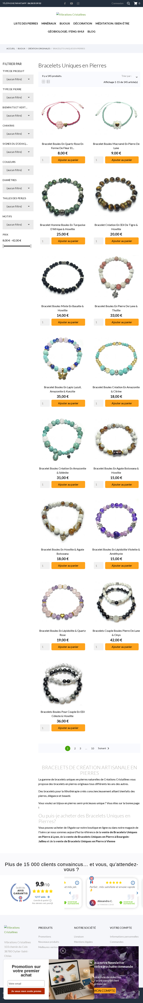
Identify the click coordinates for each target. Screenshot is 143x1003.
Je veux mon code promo (26, 991)
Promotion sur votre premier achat (26, 971)
